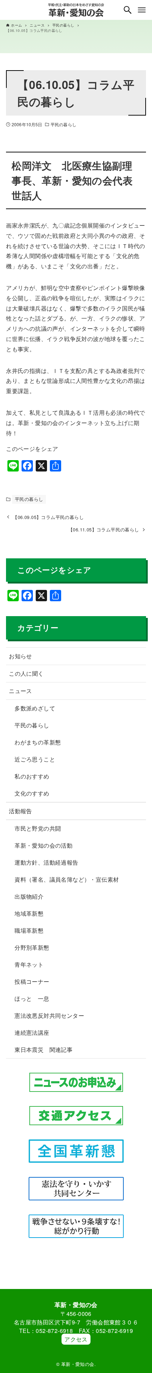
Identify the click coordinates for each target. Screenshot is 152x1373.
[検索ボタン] (128, 10)
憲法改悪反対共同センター (49, 1015)
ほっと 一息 (31, 998)
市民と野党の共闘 (37, 828)
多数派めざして (34, 708)
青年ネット (28, 964)
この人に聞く (26, 673)
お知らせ (20, 656)
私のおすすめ (31, 776)
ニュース (20, 691)
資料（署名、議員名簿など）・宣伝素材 (66, 879)
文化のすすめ (31, 793)
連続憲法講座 (31, 1032)
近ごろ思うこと (34, 759)
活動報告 (20, 811)
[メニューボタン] (142, 10)
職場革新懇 (28, 930)
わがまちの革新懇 (37, 742)
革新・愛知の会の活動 (43, 845)
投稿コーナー (31, 981)
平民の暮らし (63, 124)
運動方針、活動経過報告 (46, 862)
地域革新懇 (28, 913)
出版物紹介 (28, 896)
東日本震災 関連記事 (43, 1049)
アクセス (76, 1339)
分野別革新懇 (31, 947)
